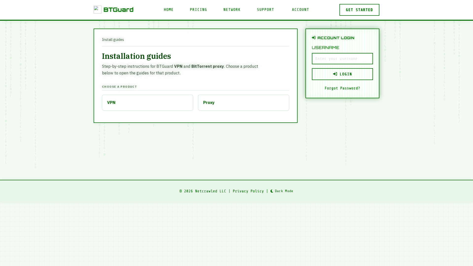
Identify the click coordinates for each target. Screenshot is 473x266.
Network (232, 9)
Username (325, 47)
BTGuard (118, 9)
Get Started (359, 10)
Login (344, 74)
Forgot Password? (342, 88)
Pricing (198, 9)
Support (265, 9)
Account (300, 9)
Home (169, 9)
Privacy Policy (248, 191)
